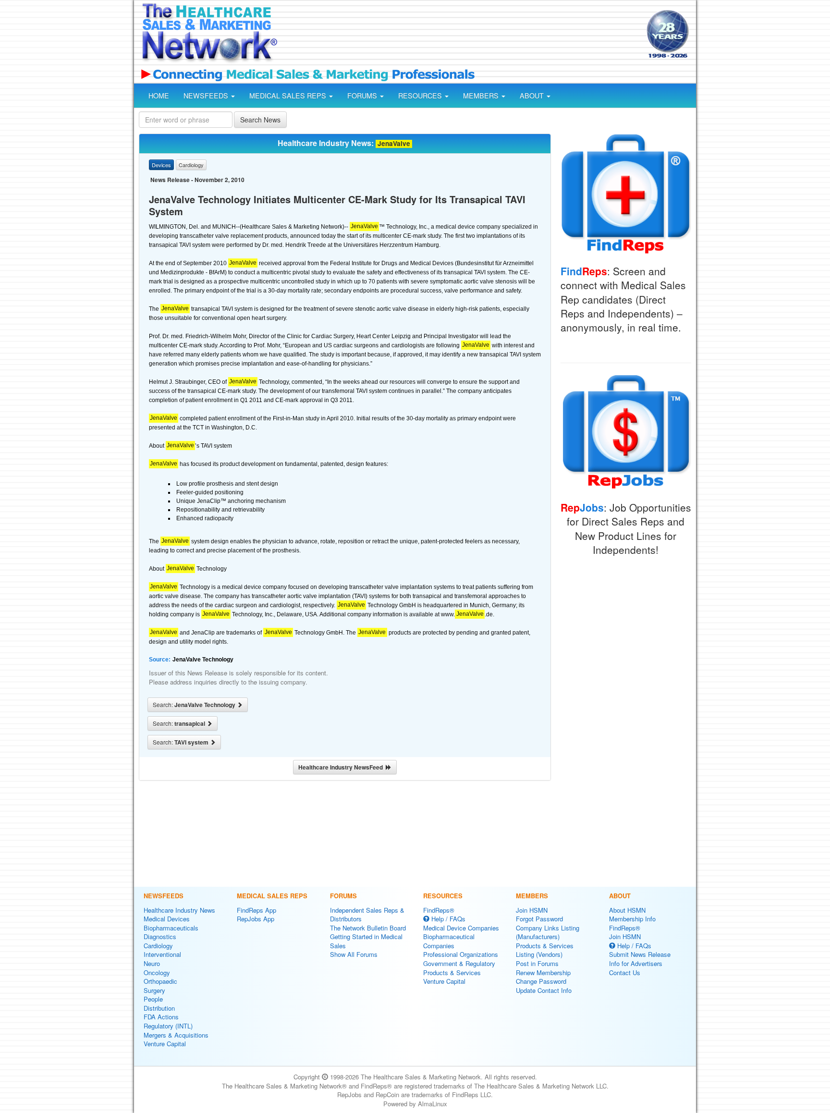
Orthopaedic (160, 981)
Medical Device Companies (461, 927)
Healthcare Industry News (179, 910)
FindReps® (438, 910)
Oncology (157, 972)
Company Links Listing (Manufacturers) (547, 932)
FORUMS (363, 95)
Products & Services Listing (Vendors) (545, 950)
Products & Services (452, 972)
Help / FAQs (447, 918)
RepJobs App (255, 918)
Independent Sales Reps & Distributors (367, 914)
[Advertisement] (461, 35)
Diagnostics (160, 936)
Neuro (152, 963)
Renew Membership (543, 972)
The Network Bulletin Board (368, 927)
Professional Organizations (460, 954)
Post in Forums (537, 963)
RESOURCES (421, 95)
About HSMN (627, 910)
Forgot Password (539, 918)
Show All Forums (354, 954)
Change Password (541, 981)
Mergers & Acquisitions (176, 1035)
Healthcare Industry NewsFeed (342, 767)
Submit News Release (640, 954)
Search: (195, 704)
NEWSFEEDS (206, 95)
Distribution (159, 1008)
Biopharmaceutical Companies (449, 941)
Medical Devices (167, 918)
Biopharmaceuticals (171, 927)
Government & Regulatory (459, 963)
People (153, 998)
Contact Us (624, 972)
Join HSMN (532, 910)
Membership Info (632, 918)
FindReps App (256, 910)
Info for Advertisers (635, 963)
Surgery (154, 990)
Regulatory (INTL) (168, 1025)
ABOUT (533, 95)
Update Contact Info (544, 990)
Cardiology (158, 945)
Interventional (162, 954)
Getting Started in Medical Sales (366, 941)
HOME (158, 95)
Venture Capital (165, 1043)
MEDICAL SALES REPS (288, 95)
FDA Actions (161, 1016)
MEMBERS (481, 95)
